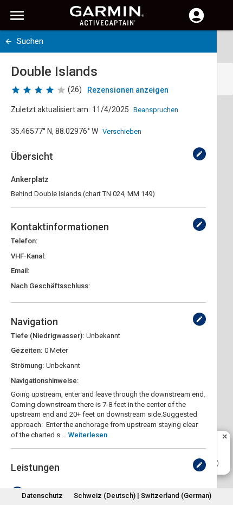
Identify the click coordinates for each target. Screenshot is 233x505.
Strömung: (27, 365)
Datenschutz (42, 495)
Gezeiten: (26, 350)
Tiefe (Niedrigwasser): (47, 336)
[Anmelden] (196, 21)
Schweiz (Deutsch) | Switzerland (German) (142, 495)
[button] (219, 456)
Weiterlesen (87, 435)
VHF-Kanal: (28, 256)
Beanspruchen (155, 110)
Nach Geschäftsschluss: (50, 286)
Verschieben (121, 131)
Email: (20, 271)
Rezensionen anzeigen (128, 90)
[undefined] (199, 153)
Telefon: (24, 241)
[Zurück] (8, 41)
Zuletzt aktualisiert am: (50, 109)
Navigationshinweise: (45, 381)
